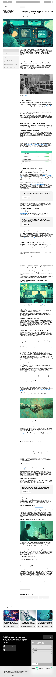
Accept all (33, 668)
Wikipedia (25, 95)
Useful (40, 597)
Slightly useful (30, 597)
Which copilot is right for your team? (10, 67)
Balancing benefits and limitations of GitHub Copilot (10, 61)
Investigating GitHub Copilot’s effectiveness (9, 53)
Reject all (41, 668)
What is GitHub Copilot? (8, 50)
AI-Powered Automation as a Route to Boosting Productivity (28, 623)
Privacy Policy (12, 675)
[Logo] (7, 2)
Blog (5, 7)
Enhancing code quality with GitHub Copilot (10, 57)
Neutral (36, 597)
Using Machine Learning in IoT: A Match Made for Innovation (11, 623)
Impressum (17, 675)
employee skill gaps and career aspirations (28, 237)
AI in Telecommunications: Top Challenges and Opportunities (45, 623)
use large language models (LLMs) (44, 105)
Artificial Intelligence (7, 9)
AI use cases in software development (10, 64)
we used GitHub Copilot (29, 457)
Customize (48, 668)
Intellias (5, 6)
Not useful (23, 597)
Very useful (45, 597)
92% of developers (44, 230)
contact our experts (28, 583)
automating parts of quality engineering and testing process (31, 468)
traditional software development (37, 184)
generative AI (34, 56)
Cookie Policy (6, 675)
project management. (39, 506)
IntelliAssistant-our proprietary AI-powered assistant (36, 144)
